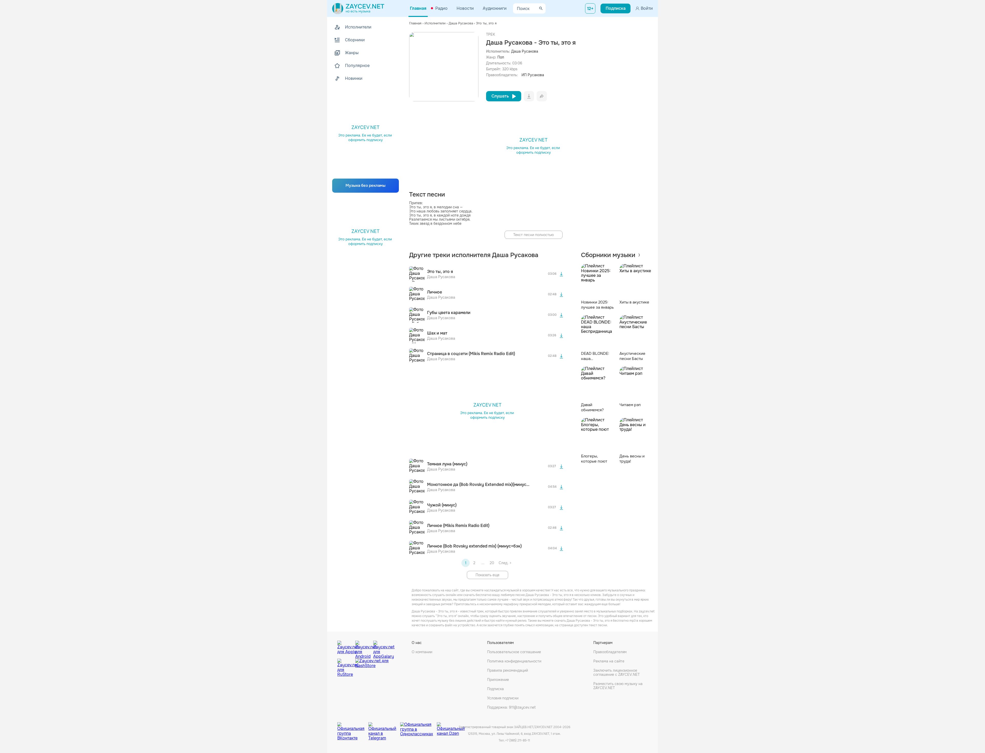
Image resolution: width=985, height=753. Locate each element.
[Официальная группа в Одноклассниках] (418, 727)
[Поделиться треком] (542, 96)
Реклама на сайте (608, 661)
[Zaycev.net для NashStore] (372, 668)
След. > (505, 563)
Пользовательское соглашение (514, 652)
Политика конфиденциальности (514, 661)
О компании (422, 652)
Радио (441, 8)
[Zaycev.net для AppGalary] (381, 648)
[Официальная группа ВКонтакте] (352, 727)
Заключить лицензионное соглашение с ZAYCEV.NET (616, 672)
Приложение (498, 680)
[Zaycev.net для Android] (363, 648)
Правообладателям (610, 652)
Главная (418, 8)
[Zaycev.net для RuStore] (345, 668)
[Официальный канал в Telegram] (384, 727)
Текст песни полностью (533, 234)
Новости (465, 8)
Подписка (495, 689)
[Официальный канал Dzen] (451, 727)
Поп (500, 57)
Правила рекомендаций (507, 670)
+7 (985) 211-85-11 (517, 740)
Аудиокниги (495, 8)
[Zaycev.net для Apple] (345, 648)
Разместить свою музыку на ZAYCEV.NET (618, 686)
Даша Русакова (524, 51)
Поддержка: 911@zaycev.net (511, 707)
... (483, 563)
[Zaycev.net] (358, 8)
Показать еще (487, 575)
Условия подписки (502, 698)
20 (492, 563)
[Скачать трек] (561, 274)
